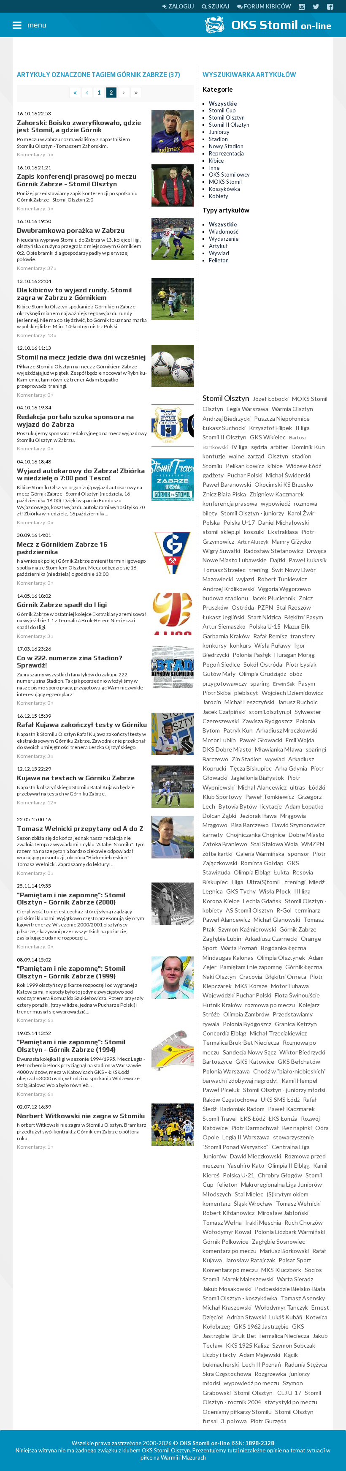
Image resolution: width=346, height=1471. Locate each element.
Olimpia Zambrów (246, 1014)
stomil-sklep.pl (222, 531)
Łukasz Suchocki (224, 427)
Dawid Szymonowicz (298, 824)
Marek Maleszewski (247, 1279)
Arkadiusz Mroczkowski (286, 730)
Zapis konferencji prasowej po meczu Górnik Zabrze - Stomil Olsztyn (76, 180)
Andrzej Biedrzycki (227, 418)
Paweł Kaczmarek (291, 1108)
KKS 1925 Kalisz (247, 1345)
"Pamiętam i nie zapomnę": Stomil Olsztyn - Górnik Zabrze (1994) (71, 1046)
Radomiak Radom (242, 1108)
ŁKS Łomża (282, 1118)
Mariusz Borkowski (284, 1250)
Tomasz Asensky (303, 1298)
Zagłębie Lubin (222, 938)
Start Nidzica (264, 617)
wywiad (275, 759)
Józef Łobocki (271, 398)
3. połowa (234, 1421)
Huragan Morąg (294, 654)
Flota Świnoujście (297, 995)
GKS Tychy (241, 891)
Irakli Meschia (263, 1222)
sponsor (298, 853)
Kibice (216, 160)
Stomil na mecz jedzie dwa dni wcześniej (81, 357)
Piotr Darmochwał (255, 1127)
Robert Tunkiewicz (282, 579)
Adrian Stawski (246, 1317)
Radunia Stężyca (305, 1364)
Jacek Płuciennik (273, 598)
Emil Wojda (300, 740)
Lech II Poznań (261, 1364)
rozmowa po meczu (270, 1004)
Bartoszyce (217, 1061)
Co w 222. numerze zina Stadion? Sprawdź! (69, 662)
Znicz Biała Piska (224, 494)
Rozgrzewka (270, 1373)
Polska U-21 (238, 1175)
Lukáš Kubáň (285, 1317)
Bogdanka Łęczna (283, 947)
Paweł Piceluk (221, 1089)
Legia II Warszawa (246, 1137)
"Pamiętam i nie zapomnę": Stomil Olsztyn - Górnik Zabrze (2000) (71, 899)
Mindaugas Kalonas (228, 957)
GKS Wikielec (268, 437)
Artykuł (218, 245)
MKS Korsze (251, 985)
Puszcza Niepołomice (282, 418)
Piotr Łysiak (301, 664)
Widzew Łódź (303, 465)
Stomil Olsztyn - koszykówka (240, 1298)
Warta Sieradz (295, 1279)
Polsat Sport (294, 1260)
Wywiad (219, 253)
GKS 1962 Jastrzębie (261, 1326)
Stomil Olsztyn (227, 117)
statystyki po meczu (291, 1402)
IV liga (239, 446)
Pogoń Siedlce (221, 664)
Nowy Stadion (226, 146)
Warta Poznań (239, 947)
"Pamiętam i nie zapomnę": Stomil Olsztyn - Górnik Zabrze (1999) (71, 972)
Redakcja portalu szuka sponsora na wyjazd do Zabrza (75, 420)
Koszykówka (224, 188)
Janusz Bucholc (298, 702)
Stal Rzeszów (293, 607)
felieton (227, 1184)
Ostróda (243, 607)
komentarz (216, 1203)
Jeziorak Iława (258, 815)
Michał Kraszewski (227, 1307)
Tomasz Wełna (222, 1222)
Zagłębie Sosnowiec (278, 1241)
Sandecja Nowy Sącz (249, 1052)
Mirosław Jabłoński (283, 1212)
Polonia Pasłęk (251, 654)
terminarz (307, 910)
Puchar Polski (244, 475)
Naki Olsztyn (219, 976)
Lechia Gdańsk (262, 900)
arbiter (279, 446)
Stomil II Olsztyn (229, 124)
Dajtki (277, 560)
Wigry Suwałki (221, 550)
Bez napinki (297, 1127)
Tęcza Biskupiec (251, 768)
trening (258, 569)
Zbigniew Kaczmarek (276, 494)
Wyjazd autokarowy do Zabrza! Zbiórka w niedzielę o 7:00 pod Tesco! (81, 474)
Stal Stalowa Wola (274, 843)
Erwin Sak (284, 684)
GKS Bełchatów (299, 1061)
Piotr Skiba (217, 692)
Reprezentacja (226, 153)
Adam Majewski (259, 1354)
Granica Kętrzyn (296, 1023)
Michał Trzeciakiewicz (278, 1033)
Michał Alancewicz (262, 787)
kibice (275, 465)
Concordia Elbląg (224, 1033)
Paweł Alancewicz (226, 919)
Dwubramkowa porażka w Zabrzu (70, 230)
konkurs (240, 645)
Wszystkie (223, 103)
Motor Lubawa (290, 985)
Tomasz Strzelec (224, 569)
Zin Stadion (247, 759)
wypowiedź (275, 503)
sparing (260, 683)
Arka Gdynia (291, 768)
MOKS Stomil (225, 181)
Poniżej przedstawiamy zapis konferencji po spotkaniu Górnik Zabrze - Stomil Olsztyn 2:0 (77, 196)
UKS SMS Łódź (280, 1099)
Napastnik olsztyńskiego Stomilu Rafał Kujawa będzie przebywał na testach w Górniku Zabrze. (76, 790)
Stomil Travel (220, 1118)
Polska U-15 (265, 626)
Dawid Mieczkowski (255, 1156)
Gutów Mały (219, 673)
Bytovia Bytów (238, 806)
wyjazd (245, 579)
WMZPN (312, 843)
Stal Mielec (249, 1194)
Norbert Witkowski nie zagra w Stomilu (81, 1116)
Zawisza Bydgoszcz (267, 721)
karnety (213, 834)
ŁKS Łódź (252, 1118)
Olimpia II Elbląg (289, 1165)
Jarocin (212, 702)
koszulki (254, 531)
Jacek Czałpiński (224, 711)
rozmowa (305, 503)
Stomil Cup (222, 110)
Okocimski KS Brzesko (283, 484)
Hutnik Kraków (222, 1004)
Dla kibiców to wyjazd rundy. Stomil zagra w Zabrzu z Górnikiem (74, 294)
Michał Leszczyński (249, 702)
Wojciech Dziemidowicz (292, 692)
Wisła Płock (275, 891)
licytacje (271, 806)
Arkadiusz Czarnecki (271, 938)
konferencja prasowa (230, 503)
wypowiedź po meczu (251, 1383)
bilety (210, 513)
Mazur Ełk (297, 626)
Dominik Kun (308, 446)
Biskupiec (215, 881)
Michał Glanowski (277, 919)
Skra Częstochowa (227, 1373)
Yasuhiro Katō (245, 1165)
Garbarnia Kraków (226, 636)
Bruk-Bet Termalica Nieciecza (270, 1335)
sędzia (259, 446)
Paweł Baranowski (227, 484)
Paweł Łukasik (308, 560)
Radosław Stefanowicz (273, 550)
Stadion (218, 139)
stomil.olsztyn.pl (270, 711)
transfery (302, 636)
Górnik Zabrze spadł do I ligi (62, 605)
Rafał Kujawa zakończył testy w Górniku (82, 725)
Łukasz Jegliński (223, 617)
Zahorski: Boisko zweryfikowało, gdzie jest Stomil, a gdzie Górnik (79, 126)
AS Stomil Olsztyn (249, 910)
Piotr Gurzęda (268, 1421)
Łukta (281, 872)
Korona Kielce (221, 900)
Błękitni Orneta (285, 976)
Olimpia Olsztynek (281, 957)
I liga (237, 881)
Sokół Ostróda (262, 664)
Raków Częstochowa (230, 1099)
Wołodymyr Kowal (227, 1231)
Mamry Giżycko (291, 541)
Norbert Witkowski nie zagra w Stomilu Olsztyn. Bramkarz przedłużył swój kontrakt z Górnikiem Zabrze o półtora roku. (81, 1131)
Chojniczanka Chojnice (255, 834)
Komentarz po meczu (230, 1269)
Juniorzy (219, 131)
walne (236, 456)
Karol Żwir (300, 513)
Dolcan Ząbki (219, 815)
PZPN (265, 607)
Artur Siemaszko (224, 626)
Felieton (219, 260)
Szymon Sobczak (293, 1345)
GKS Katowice (254, 1061)
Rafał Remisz (270, 636)
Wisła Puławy (272, 645)
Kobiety (218, 196)
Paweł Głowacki (260, 740)
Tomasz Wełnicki (298, 1203)
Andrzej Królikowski (228, 588)
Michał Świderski (288, 475)
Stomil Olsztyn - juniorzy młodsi (284, 1089)
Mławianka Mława (278, 749)
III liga (302, 891)
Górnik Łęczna (303, 966)
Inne (214, 167)
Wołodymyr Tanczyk (281, 1307)
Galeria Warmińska (260, 853)
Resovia (302, 872)
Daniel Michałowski (283, 522)
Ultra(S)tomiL (264, 881)
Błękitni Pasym (303, 617)
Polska (211, 522)
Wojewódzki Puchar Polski (237, 995)
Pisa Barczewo (250, 824)
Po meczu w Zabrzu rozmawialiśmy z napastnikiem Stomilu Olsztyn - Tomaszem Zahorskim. (73, 142)
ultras (297, 787)
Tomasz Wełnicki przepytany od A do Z (80, 829)
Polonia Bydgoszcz (247, 1023)
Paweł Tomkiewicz (269, 796)
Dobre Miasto (306, 834)
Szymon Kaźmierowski (247, 929)
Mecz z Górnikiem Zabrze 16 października (62, 548)
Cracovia (250, 976)
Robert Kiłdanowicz (228, 1212)
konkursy (215, 645)
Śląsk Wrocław (253, 1203)
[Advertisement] (173, 52)
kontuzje (214, 456)
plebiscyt (246, 692)
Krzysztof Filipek (270, 427)
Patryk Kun (238, 730)
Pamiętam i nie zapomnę (251, 966)
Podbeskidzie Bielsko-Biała (290, 1288)
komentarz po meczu (230, 1250)
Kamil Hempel (299, 1080)
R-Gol (284, 910)
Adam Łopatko (304, 806)
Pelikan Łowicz (245, 465)
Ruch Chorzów (303, 1222)
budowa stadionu (225, 598)
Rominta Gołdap (262, 862)
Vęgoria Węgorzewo (284, 588)
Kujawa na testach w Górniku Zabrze (76, 778)
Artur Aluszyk (253, 542)
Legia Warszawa (247, 408)
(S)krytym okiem (287, 1194)
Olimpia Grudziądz (262, 673)
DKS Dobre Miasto (227, 749)
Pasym (306, 683)
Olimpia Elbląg (252, 872)
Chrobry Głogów (280, 1175)
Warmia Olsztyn (292, 408)
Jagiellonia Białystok (257, 777)
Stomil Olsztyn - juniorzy (252, 513)
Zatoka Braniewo (225, 843)
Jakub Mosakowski (227, 1288)
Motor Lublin (219, 740)
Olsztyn (278, 456)
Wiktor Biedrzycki (302, 1052)
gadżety (213, 475)
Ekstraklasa (283, 531)
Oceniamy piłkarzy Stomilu (237, 1411)
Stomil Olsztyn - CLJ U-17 (267, 1392)
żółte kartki (217, 853)
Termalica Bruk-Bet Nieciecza (241, 1042)
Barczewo (215, 759)
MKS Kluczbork (281, 1269)
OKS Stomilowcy (229, 174)
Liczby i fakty (219, 1354)
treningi (295, 881)
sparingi (315, 749)
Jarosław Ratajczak (250, 1260)
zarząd (256, 456)
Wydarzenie (223, 238)
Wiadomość (223, 231)
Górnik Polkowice (226, 1241)
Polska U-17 (239, 522)
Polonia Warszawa (226, 1071)
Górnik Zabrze (297, 929)
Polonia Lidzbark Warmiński (289, 1231)
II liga (302, 427)
